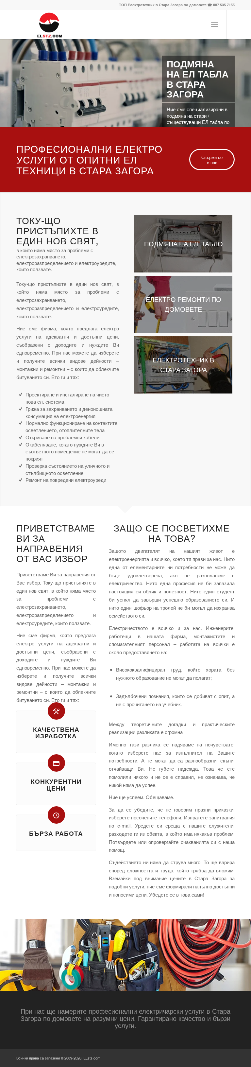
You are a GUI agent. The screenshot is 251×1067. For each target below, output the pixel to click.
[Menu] (214, 24)
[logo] (48, 24)
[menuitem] (214, 24)
